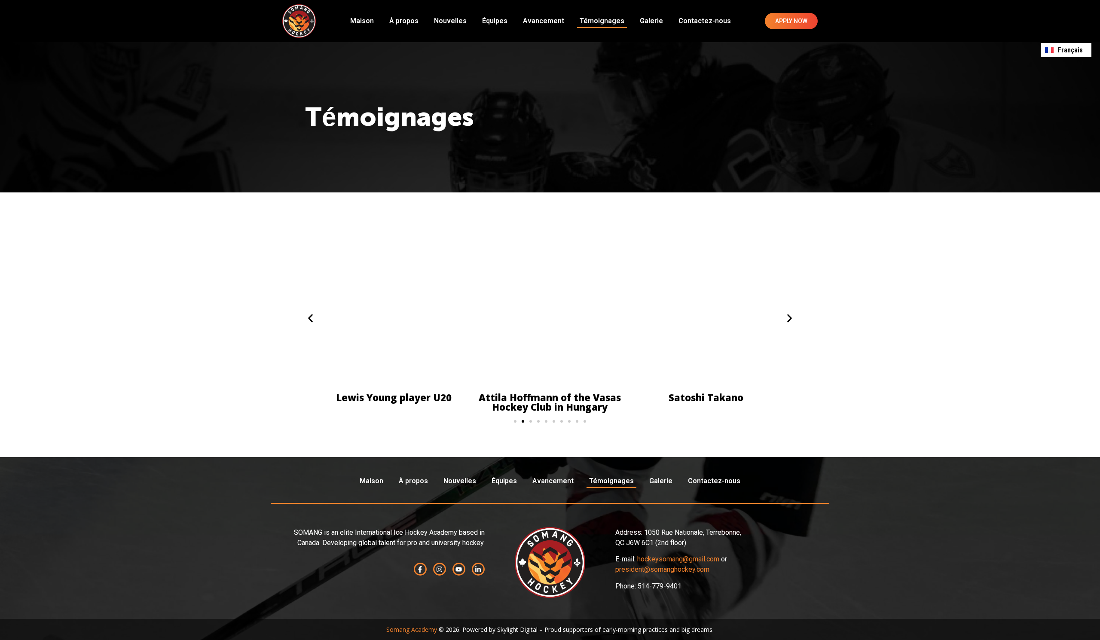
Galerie (651, 21)
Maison (362, 21)
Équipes (494, 21)
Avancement (543, 21)
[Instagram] (439, 569)
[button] (310, 318)
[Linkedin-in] (478, 569)
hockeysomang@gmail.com (678, 559)
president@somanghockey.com (662, 569)
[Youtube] (458, 569)
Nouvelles (450, 21)
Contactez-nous (704, 21)
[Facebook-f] (420, 569)
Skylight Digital (517, 629)
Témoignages (602, 21)
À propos (404, 21)
